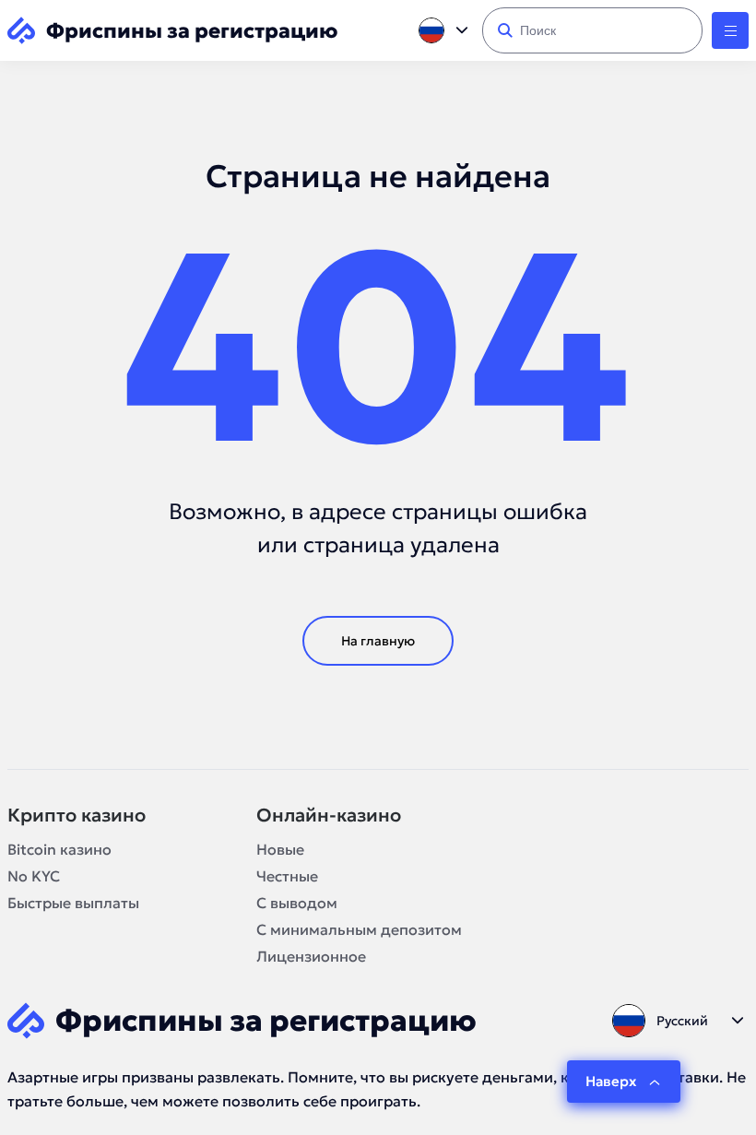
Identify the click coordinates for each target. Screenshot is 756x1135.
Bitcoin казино (59, 849)
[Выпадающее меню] (730, 30)
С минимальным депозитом (359, 929)
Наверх (610, 1081)
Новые (280, 849)
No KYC (33, 876)
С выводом (296, 902)
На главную (378, 641)
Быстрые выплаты (73, 902)
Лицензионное (311, 956)
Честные (287, 876)
